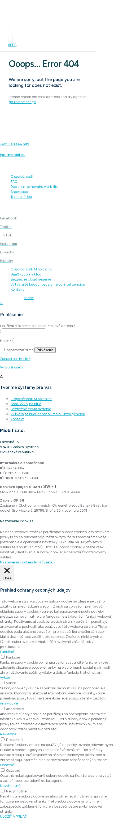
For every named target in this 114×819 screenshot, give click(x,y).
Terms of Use (21, 196)
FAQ (14, 181)
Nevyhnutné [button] (10, 785)
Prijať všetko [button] (44, 562)
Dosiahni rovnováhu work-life (34, 186)
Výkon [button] (5, 677)
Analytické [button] (9, 703)
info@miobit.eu (12, 154)
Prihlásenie (45, 350)
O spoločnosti (22, 176)
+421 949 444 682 (14, 144)
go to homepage (22, 101)
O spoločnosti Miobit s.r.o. (31, 269)
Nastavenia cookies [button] (16, 562)
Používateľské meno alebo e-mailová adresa (37, 325)
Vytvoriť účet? (12, 367)
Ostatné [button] (7, 764)
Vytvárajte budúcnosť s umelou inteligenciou (48, 284)
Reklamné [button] (8, 734)
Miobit (29, 297)
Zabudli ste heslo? (15, 358)
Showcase (19, 191)
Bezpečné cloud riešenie (31, 279)
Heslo (6, 340)
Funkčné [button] (7, 651)
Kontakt (17, 289)
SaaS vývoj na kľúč (26, 274)
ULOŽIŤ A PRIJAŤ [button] (13, 816)
